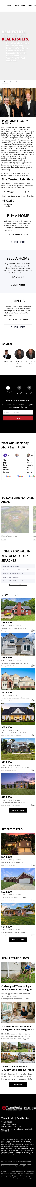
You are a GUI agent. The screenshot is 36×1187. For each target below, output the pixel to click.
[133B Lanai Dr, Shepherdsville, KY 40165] (18, 879)
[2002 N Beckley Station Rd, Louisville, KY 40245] (18, 749)
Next (18, 418)
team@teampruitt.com (11, 1126)
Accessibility (27, 1166)
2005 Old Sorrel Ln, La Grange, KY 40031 (13, 803)
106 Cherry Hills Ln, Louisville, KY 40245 (13, 628)
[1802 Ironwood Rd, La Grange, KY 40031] (18, 714)
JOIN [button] (30, 6)
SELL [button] (23, 6)
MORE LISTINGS (18, 810)
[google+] (21, 1135)
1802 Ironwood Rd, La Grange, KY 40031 (13, 733)
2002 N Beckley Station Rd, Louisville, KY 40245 (15, 768)
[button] (32, 86)
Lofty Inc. (10, 1161)
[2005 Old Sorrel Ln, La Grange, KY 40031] (18, 784)
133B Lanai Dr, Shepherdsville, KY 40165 (13, 897)
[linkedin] (6, 1135)
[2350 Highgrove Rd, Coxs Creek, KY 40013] (18, 914)
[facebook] (2, 1135)
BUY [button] (17, 6)
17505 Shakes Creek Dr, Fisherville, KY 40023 (15, 698)
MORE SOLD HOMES (18, 940)
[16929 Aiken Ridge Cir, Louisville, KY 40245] (18, 644)
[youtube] (17, 1135)
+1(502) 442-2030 (8, 1124)
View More (18, 1084)
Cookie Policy (23, 1164)
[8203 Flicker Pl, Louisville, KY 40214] (18, 844)
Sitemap (21, 1166)
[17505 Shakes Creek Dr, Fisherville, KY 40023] (18, 679)
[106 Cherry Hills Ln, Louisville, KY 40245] (18, 609)
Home (9, 6)
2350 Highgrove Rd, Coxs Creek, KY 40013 (14, 932)
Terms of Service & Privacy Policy (9, 1164)
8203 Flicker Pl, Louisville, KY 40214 (12, 862)
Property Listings (13, 1166)
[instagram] (13, 1135)
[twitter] (10, 1135)
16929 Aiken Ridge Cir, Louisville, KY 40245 (14, 663)
